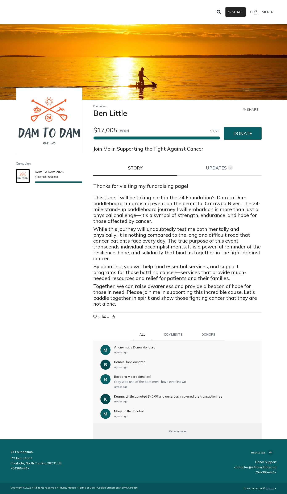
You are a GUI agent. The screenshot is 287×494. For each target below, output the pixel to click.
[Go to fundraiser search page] (219, 12)
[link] (106, 317)
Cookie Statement (108, 487)
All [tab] (142, 334)
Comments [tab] (173, 334)
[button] (113, 317)
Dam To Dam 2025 (49, 172)
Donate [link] (242, 133)
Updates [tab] (218, 168)
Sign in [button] (268, 12)
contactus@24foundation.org (255, 467)
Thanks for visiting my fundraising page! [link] (140, 186)
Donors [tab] (208, 334)
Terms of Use (86, 487)
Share (252, 109)
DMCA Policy (129, 487)
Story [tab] (135, 168)
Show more (176, 431)
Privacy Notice (67, 487)
